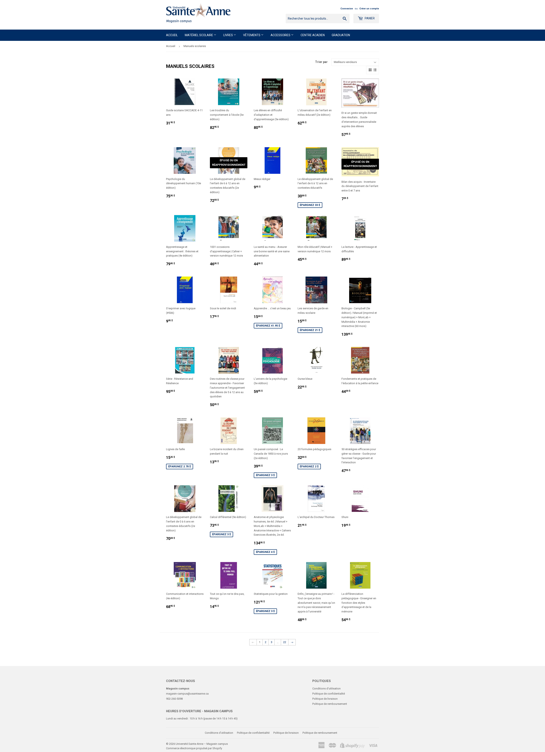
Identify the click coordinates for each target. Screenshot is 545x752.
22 (284, 642)
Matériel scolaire (199, 35)
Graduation (341, 35)
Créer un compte (369, 8)
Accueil (172, 35)
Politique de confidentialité (328, 693)
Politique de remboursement (329, 703)
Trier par (321, 62)
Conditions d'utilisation (326, 688)
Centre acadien (313, 35)
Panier (369, 18)
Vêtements (252, 35)
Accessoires (281, 35)
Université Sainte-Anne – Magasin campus (202, 743)
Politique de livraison (325, 698)
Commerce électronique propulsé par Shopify (194, 748)
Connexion (346, 8)
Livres (228, 35)
